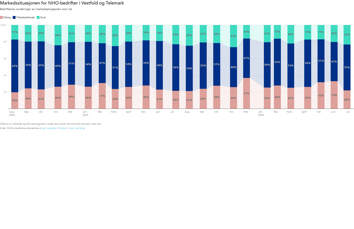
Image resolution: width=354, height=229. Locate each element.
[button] (5, 17)
